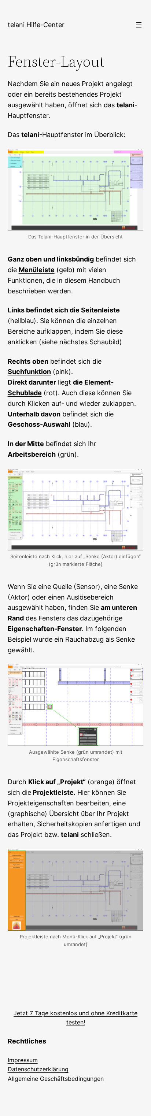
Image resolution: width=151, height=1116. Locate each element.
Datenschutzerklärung (38, 1069)
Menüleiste (37, 270)
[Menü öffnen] (139, 25)
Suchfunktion (29, 371)
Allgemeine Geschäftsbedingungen (56, 1078)
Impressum (23, 1060)
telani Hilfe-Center (36, 25)
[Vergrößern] (133, 158)
